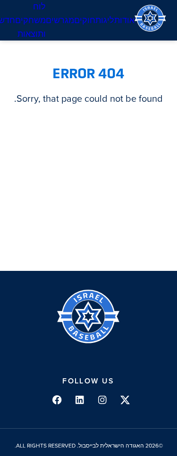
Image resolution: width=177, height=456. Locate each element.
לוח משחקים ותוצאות (30, 20)
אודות (124, 20)
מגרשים (60, 20)
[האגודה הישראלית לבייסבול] (150, 20)
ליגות (104, 20)
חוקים (84, 20)
